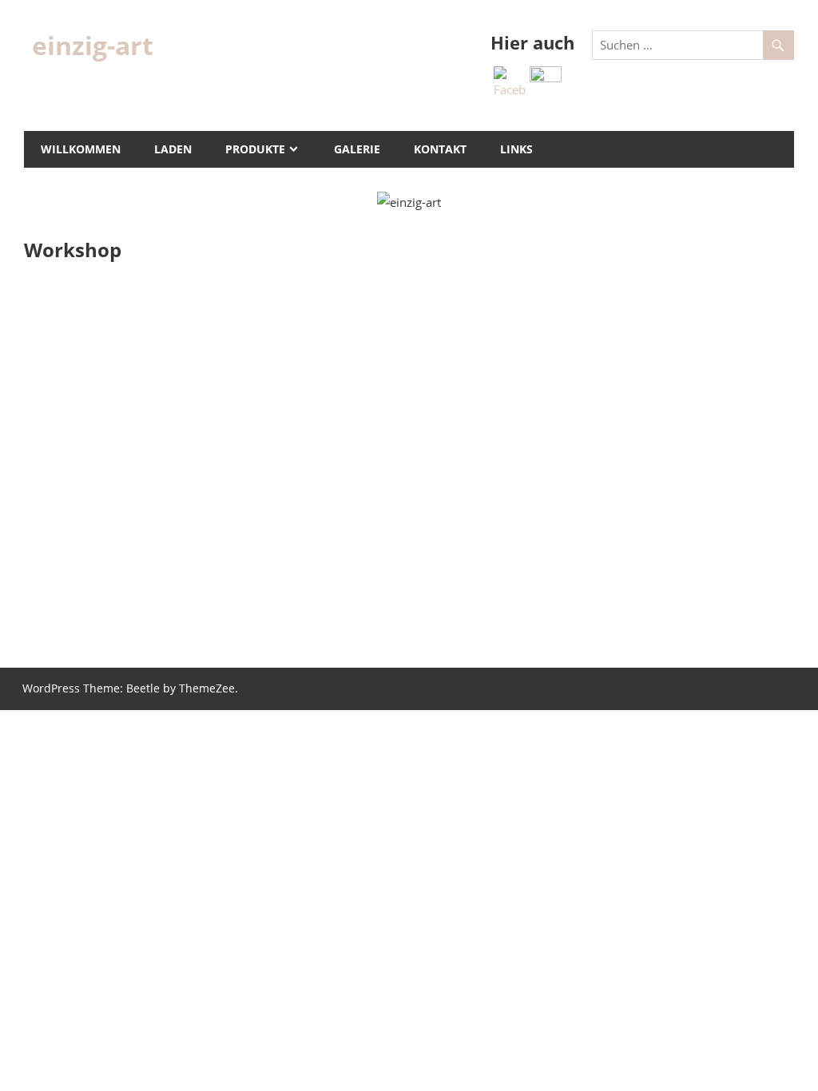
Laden (173, 149)
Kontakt (440, 149)
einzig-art (92, 45)
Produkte (255, 149)
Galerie (357, 149)
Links (516, 149)
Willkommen (81, 149)
